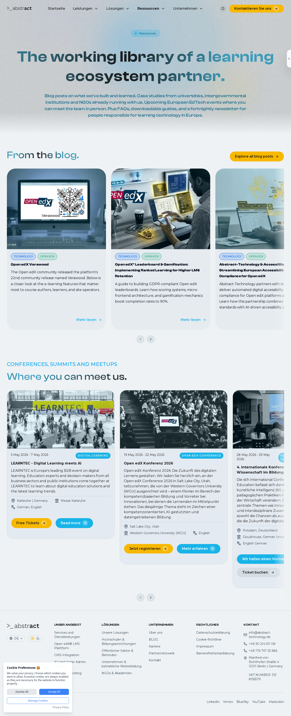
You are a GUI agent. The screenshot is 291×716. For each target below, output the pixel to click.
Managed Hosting (68, 673)
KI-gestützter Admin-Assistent (70, 664)
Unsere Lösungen (115, 633)
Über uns (155, 633)
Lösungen (115, 8)
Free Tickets (27, 523)
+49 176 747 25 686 (263, 651)
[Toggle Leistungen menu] (96, 9)
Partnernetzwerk (161, 653)
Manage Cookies (38, 700)
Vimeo (228, 702)
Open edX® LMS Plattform (67, 646)
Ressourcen (148, 8)
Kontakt (155, 660)
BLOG (153, 639)
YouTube (258, 702)
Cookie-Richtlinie (208, 639)
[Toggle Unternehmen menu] (201, 9)
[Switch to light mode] (32, 638)
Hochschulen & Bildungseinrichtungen (119, 642)
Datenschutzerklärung (213, 633)
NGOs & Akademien (117, 673)
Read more (71, 523)
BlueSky (243, 702)
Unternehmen (185, 8)
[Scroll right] (150, 339)
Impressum (205, 646)
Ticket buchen (255, 572)
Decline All (22, 692)
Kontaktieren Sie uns (252, 8)
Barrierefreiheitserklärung (215, 653)
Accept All (54, 692)
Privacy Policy (61, 707)
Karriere (154, 646)
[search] (222, 8)
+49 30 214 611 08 (262, 644)
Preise (59, 680)
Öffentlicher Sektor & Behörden (117, 653)
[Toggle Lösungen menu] (127, 9)
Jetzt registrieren (144, 549)
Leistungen (82, 8)
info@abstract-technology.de (260, 635)
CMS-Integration (66, 655)
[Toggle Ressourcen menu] (163, 9)
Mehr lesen (86, 320)
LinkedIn (213, 702)
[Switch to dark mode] (38, 638)
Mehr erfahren (195, 549)
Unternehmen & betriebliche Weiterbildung (122, 664)
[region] (145, 249)
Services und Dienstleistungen (67, 635)
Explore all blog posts (254, 156)
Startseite (56, 8)
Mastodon (276, 702)
